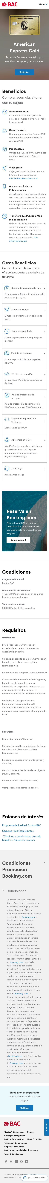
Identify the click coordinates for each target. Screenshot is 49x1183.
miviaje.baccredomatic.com (23, 178)
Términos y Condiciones (15, 1143)
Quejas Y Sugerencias (14, 1132)
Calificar (24, 1108)
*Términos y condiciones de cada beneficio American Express (21, 838)
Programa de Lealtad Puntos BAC (21, 825)
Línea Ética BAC (34, 1139)
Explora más (17, 540)
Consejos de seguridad (14, 1135)
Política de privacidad (14, 1139)
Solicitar (24, 72)
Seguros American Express (18, 830)
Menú (42, 4)
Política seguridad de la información (21, 1150)
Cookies (30, 1132)
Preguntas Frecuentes (14, 1146)
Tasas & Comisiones (13, 1154)
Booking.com (29, 917)
